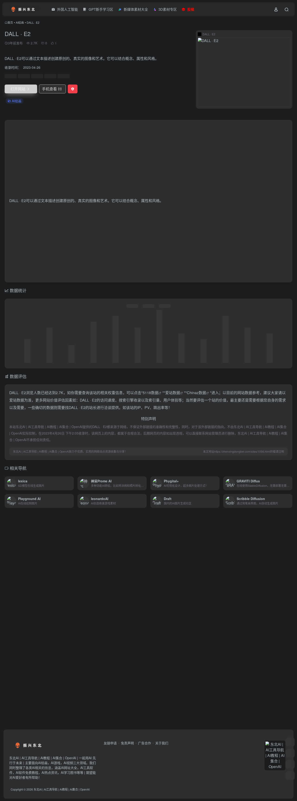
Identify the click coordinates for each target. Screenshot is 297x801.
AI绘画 (20, 22)
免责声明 (127, 743)
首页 (10, 22)
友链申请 (110, 743)
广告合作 (144, 743)
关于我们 (161, 743)
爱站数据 (172, 392)
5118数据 (150, 392)
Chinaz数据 (196, 392)
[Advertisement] (148, 160)
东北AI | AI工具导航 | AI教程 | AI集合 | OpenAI (62, 789)
